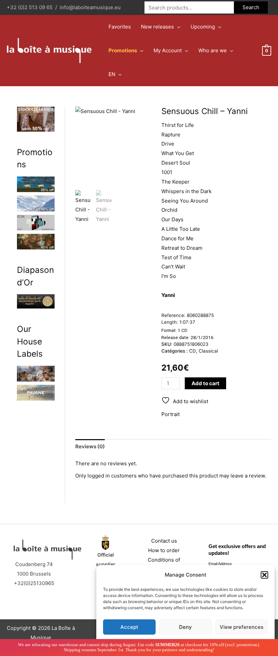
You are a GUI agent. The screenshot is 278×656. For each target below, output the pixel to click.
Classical (208, 351)
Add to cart (205, 383)
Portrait (170, 414)
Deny (185, 627)
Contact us (164, 541)
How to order (164, 550)
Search (250, 7)
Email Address (220, 564)
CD (192, 351)
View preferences (241, 627)
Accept (129, 627)
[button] (264, 574)
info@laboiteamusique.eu (90, 7)
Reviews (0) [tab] (90, 446)
